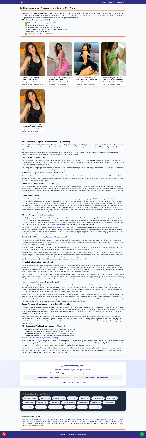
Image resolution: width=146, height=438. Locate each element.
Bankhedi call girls (95, 407)
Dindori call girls (112, 398)
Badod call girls (84, 398)
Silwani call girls (83, 402)
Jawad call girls (96, 402)
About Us (111, 2)
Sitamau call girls (109, 402)
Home (104, 2)
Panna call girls (28, 407)
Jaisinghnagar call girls (30, 398)
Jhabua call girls (45, 398)
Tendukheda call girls (55, 407)
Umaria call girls (41, 407)
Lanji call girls (72, 398)
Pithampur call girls (59, 398)
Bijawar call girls (42, 402)
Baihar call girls (69, 407)
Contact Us (120, 2)
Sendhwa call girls (98, 398)
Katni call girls (82, 407)
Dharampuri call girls (69, 402)
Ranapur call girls (29, 402)
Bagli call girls (55, 402)
